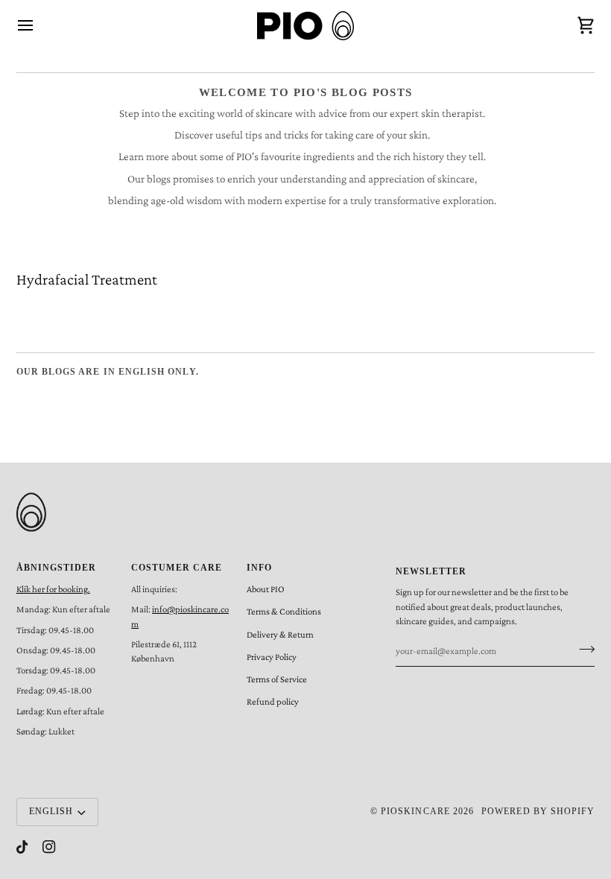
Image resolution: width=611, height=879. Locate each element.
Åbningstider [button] (56, 567)
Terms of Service (277, 679)
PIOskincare (415, 811)
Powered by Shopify (538, 811)
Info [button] (259, 567)
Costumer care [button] (176, 567)
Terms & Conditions (284, 611)
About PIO (266, 589)
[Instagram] (49, 847)
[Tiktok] (22, 847)
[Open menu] (38, 25)
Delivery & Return (280, 634)
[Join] (582, 649)
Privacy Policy (272, 657)
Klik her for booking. (53, 589)
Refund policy (273, 701)
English (51, 811)
